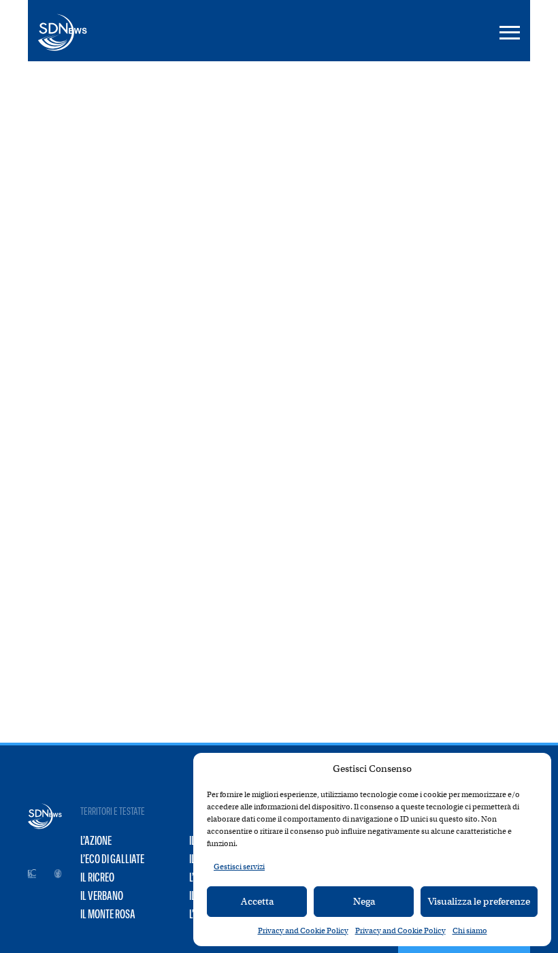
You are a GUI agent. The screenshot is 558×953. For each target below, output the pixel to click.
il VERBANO (101, 896)
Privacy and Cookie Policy (303, 930)
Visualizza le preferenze (479, 901)
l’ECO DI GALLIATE (112, 859)
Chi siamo (470, 930)
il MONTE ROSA (107, 914)
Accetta (257, 901)
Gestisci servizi (239, 866)
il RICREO (97, 877)
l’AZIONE (96, 840)
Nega (364, 901)
